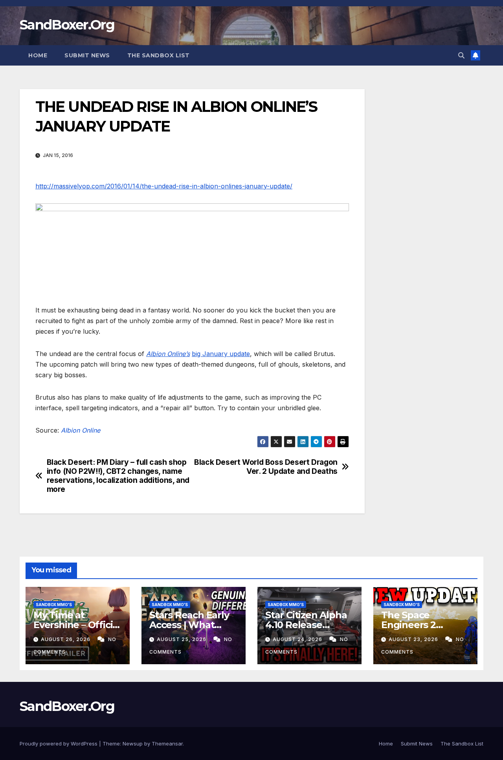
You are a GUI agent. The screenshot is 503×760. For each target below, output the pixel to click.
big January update (221, 354)
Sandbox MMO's (54, 604)
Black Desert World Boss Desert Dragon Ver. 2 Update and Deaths (266, 467)
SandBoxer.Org (67, 24)
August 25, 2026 (182, 639)
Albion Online (80, 430)
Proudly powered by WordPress (59, 743)
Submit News (87, 55)
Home (37, 55)
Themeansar (167, 743)
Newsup (133, 743)
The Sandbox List (158, 55)
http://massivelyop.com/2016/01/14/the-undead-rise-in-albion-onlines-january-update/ (163, 186)
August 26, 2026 (66, 639)
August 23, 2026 (414, 639)
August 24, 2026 (298, 639)
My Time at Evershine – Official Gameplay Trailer (77, 624)
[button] (461, 55)
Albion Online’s (168, 354)
